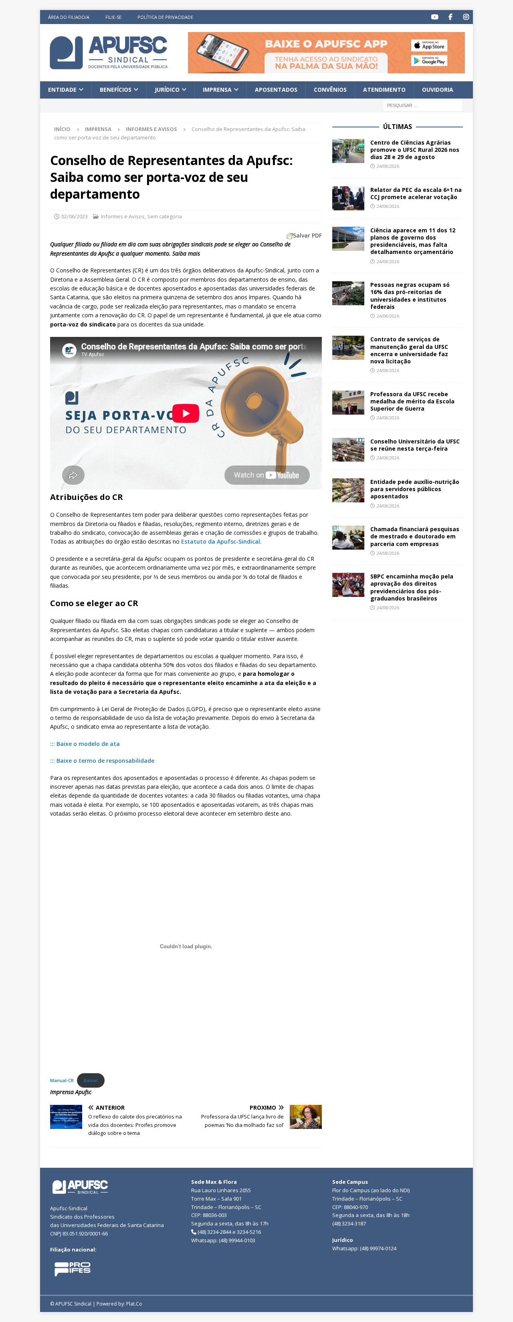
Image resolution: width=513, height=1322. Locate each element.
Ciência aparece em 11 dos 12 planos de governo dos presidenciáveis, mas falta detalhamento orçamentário (412, 241)
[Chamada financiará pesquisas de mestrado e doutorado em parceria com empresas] (348, 538)
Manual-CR (62, 1080)
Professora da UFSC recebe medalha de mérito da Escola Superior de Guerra (412, 401)
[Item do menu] (435, 17)
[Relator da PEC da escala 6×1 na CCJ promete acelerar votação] (348, 198)
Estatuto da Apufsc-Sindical (220, 541)
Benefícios (115, 89)
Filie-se (113, 17)
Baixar (91, 1080)
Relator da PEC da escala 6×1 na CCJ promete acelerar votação (416, 193)
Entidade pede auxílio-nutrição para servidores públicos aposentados (414, 489)
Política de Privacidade (165, 17)
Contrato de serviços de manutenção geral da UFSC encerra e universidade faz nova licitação (409, 350)
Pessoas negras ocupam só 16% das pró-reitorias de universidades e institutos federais (410, 295)
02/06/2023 (74, 216)
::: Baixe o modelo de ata (85, 744)
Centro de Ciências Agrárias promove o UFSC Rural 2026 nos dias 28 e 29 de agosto (414, 150)
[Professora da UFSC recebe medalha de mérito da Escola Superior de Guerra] (348, 403)
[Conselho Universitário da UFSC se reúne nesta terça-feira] (348, 450)
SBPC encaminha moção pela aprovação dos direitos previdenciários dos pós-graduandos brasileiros (411, 587)
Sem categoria (164, 216)
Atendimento (384, 89)
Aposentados (276, 89)
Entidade (62, 89)
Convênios (330, 89)
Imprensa (217, 89)
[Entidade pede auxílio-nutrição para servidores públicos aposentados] (348, 490)
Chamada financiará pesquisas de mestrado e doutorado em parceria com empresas (414, 536)
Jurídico (167, 89)
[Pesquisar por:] (423, 105)
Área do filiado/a (68, 17)
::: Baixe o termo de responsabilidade (102, 760)
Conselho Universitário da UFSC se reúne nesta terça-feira (415, 444)
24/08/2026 (388, 166)
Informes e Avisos (123, 216)
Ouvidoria (437, 89)
